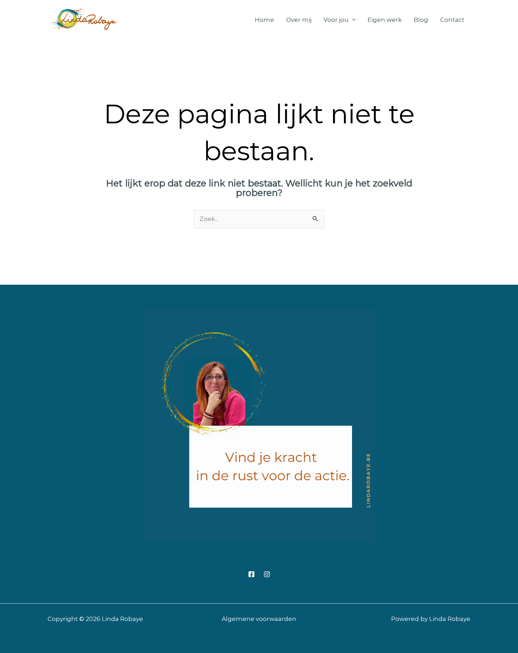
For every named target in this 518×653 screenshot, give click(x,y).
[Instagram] (267, 574)
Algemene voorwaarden (259, 618)
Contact (452, 19)
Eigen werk (385, 19)
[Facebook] (251, 574)
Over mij (299, 19)
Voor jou (336, 19)
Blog (421, 19)
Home (264, 19)
